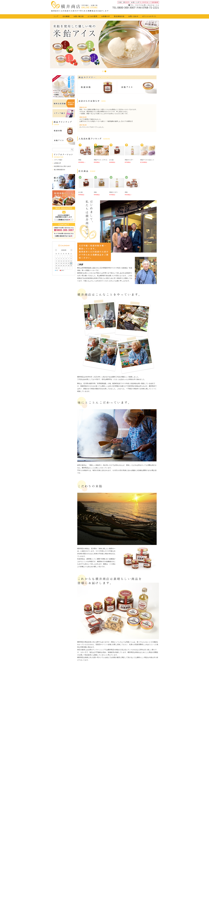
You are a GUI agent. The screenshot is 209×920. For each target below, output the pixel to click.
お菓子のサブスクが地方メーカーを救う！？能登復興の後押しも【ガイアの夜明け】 (106, 121)
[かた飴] (117, 154)
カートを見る (153, 11)
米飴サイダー (129, 160)
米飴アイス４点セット (147, 160)
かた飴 (111, 160)
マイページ (140, 11)
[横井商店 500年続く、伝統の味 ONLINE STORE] (80, 11)
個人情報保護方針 (59, 169)
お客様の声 (57, 163)
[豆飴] (101, 186)
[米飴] (86, 154)
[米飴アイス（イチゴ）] (101, 154)
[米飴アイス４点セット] (148, 154)
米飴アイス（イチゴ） (101, 160)
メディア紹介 (58, 160)
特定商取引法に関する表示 (62, 166)
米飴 (79, 160)
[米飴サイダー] (132, 154)
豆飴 (95, 192)
